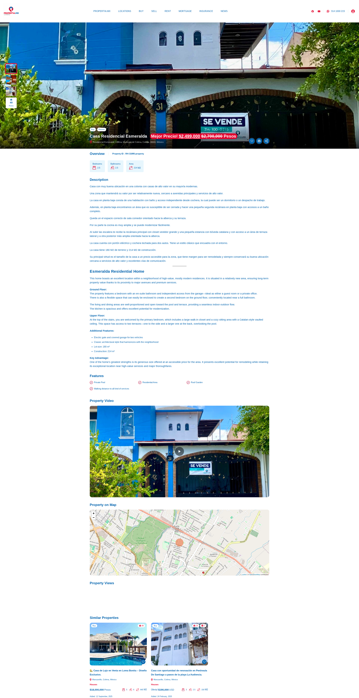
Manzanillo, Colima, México (104, 679)
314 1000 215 (338, 11)
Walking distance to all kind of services (111, 388)
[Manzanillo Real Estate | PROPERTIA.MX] (11, 11)
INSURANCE (206, 11)
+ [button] (94, 513)
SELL (154, 11)
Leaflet (244, 574)
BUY (141, 11)
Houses (102, 129)
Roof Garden (197, 382)
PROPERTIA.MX (102, 11)
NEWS (224, 11)
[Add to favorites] (252, 141)
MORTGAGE (185, 11)
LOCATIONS (124, 11)
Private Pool (99, 382)
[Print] (259, 141)
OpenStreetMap (254, 574)
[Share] (266, 141)
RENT (168, 11)
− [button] (94, 517)
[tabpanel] (179, 451)
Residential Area (149, 382)
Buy (92, 129)
